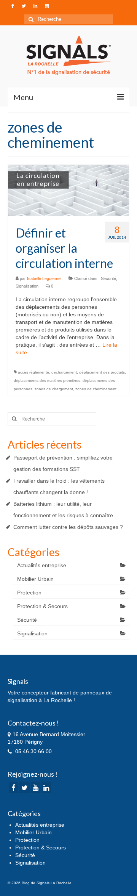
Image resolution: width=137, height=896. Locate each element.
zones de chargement (54, 389)
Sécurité (108, 278)
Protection (29, 593)
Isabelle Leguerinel (44, 278)
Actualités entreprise (41, 565)
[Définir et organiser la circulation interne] (68, 190)
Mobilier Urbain (35, 579)
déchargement (64, 372)
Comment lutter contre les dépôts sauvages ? (68, 527)
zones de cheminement (95, 389)
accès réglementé (33, 372)
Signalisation (27, 286)
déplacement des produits (102, 372)
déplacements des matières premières (47, 380)
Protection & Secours (42, 606)
